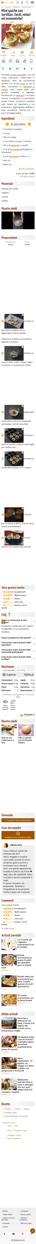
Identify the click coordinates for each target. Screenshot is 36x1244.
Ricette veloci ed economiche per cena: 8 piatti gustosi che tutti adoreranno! (25, 981)
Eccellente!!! (20, 592)
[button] (3, 36)
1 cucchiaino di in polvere (17, 141)
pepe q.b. (7, 164)
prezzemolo (14, 156)
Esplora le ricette (9, 1123)
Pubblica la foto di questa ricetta (18, 837)
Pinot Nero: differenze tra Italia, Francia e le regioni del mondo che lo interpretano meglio (17, 1024)
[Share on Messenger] (10, 69)
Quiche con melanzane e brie (7, 740)
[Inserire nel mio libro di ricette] (31, 61)
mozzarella (15, 149)
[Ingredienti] (3, 622)
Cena (16, 1126)
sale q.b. (7, 160)
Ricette (5, 1211)
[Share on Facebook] (3, 69)
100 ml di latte (9, 137)
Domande (6, 1223)
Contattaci (24, 1211)
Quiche (27, 1109)
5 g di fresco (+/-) (17, 156)
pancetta (15, 145)
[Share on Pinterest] (32, 69)
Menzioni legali (26, 1223)
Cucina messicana (14, 1138)
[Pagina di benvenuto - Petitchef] (2, 7)
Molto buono (20, 595)
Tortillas (7, 1109)
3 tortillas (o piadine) (12, 129)
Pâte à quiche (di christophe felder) (25, 740)
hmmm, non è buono (14, 606)
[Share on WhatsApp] (17, 69)
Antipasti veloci (10, 1113)
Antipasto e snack (20, 1131)
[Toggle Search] (27, 2)
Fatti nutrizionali (27, 169)
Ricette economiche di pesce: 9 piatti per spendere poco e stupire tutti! (16, 961)
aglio (19, 141)
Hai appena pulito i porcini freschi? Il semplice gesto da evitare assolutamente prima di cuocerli (17, 1043)
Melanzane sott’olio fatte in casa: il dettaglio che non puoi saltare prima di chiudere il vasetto (17, 1085)
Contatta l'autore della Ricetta (19, 820)
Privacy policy (26, 1214)
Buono (17, 598)
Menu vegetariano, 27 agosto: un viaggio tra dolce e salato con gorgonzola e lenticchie (17, 1064)
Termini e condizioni (23, 1219)
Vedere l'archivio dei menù (8, 1219)
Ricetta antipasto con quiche (16, 1116)
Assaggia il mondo (14, 1135)
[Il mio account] (22, 2)
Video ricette (7, 1214)
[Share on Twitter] (24, 69)
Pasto (10, 1126)
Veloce (17, 1109)
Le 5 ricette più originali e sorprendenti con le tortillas (25, 943)
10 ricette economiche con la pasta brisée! (25, 998)
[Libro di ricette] (18, 2)
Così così (18, 602)
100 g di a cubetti (15, 145)
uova (22, 83)
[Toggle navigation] (32, 2)
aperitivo (20, 95)
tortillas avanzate (18, 75)
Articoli (5, 1227)
